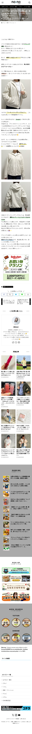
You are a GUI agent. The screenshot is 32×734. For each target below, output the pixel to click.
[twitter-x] (16, 342)
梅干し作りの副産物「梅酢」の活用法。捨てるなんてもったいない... (20, 530)
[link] (13, 342)
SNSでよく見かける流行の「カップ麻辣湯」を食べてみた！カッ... (20, 500)
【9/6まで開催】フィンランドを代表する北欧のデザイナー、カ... (20, 545)
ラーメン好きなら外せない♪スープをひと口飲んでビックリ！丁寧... (20, 523)
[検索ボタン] (29, 2)
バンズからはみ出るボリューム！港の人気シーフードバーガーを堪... (20, 492)
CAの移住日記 (7, 700)
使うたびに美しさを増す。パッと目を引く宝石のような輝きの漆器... (20, 484)
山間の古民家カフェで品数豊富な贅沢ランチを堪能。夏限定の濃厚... (20, 477)
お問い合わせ (23, 718)
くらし (5, 686)
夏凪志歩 (16, 327)
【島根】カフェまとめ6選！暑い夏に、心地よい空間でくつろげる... (20, 507)
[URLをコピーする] (28, 294)
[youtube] (19, 715)
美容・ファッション (7, 18)
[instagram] (19, 342)
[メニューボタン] (2, 2)
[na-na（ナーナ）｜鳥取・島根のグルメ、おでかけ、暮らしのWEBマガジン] (16, 2)
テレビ (5, 693)
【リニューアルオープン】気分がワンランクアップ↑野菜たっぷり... (20, 538)
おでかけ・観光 (7, 680)
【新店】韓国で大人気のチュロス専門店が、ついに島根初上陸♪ (20, 515)
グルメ (5, 683)
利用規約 (17, 718)
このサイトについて (10, 718)
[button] (4, 294)
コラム (5, 697)
